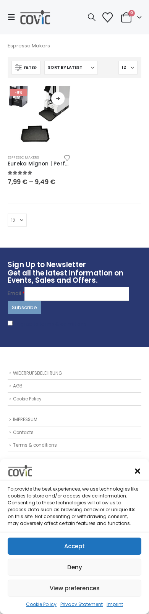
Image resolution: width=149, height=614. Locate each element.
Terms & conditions (35, 445)
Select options (58, 98)
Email (16, 293)
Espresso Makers (23, 157)
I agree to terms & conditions (50, 323)
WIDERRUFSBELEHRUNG (37, 373)
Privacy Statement (81, 604)
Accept (74, 546)
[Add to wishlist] (67, 157)
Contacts (23, 432)
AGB (18, 386)
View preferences (75, 588)
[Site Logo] (35, 17)
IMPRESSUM (25, 419)
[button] (137, 471)
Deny (74, 567)
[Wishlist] (107, 17)
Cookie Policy (41, 604)
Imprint (115, 604)
